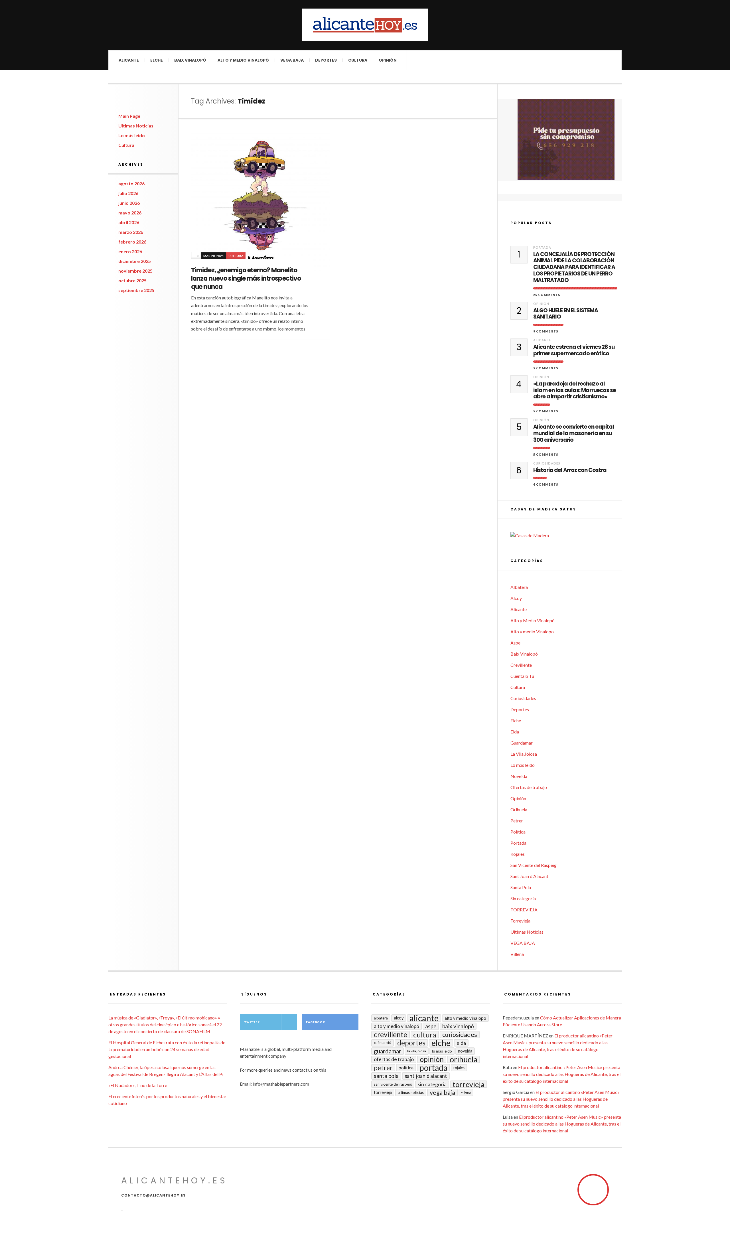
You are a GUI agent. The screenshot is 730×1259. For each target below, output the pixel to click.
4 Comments (545, 484)
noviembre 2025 (135, 270)
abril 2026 (128, 222)
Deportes (326, 60)
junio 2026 (129, 203)
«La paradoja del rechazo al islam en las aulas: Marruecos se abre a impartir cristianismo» (574, 390)
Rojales (517, 854)
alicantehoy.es (174, 1180)
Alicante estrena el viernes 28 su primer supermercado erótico (574, 350)
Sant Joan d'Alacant (529, 876)
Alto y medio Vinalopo (532, 631)
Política (518, 831)
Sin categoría (523, 898)
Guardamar (521, 742)
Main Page (129, 116)
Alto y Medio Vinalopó (243, 60)
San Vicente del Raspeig (533, 865)
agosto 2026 (131, 183)
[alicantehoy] (365, 25)
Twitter (252, 1022)
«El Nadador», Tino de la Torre (137, 1085)
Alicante (129, 60)
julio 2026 (128, 193)
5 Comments (545, 411)
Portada (542, 247)
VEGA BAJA (292, 60)
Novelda (518, 776)
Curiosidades (546, 463)
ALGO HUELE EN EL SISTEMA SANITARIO (565, 314)
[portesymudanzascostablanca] (566, 139)
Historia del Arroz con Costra (570, 470)
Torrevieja (520, 920)
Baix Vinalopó (190, 60)
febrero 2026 (132, 241)
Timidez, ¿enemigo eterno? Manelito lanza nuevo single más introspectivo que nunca (246, 278)
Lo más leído (131, 135)
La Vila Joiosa (523, 754)
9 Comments (545, 331)
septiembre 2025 (136, 290)
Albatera (519, 587)
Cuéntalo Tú (522, 676)
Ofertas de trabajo (528, 787)
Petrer (516, 820)
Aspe (515, 642)
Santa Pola (520, 887)
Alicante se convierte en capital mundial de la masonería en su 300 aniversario (573, 433)
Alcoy (516, 598)
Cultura (357, 60)
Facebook (315, 1022)
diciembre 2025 (134, 261)
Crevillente (521, 665)
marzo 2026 (130, 232)
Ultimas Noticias (135, 125)
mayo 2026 (129, 212)
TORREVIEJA (524, 909)
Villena (517, 954)
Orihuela (518, 809)
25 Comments (546, 295)
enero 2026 (130, 251)
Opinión (388, 60)
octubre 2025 (132, 280)
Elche (156, 60)
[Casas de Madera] (566, 535)
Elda (514, 731)
